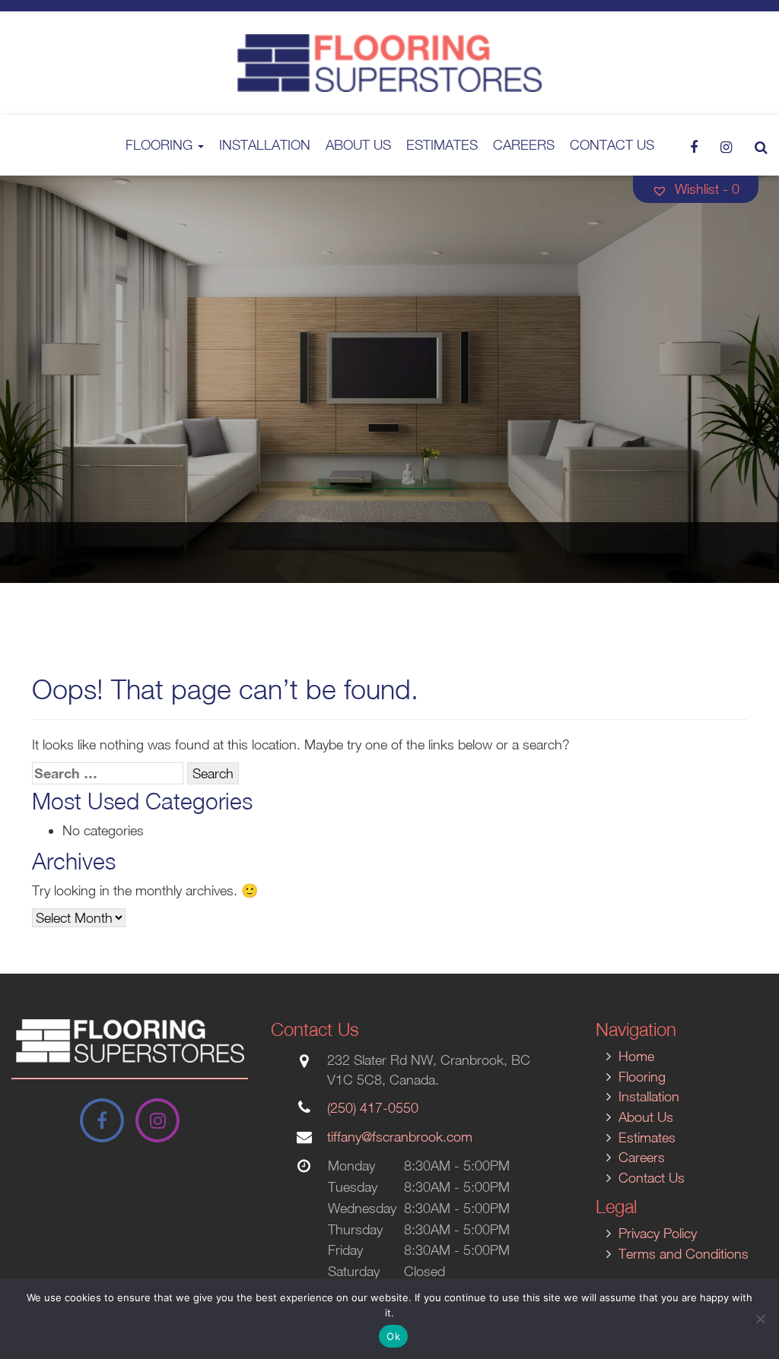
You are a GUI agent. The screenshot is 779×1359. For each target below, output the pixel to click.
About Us (358, 145)
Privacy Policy (657, 1233)
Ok (393, 1336)
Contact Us (612, 145)
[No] (760, 1318)
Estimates (442, 145)
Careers (524, 145)
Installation (264, 145)
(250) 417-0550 (372, 1108)
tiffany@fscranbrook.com (399, 1137)
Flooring (161, 145)
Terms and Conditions (683, 1254)
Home (636, 1056)
